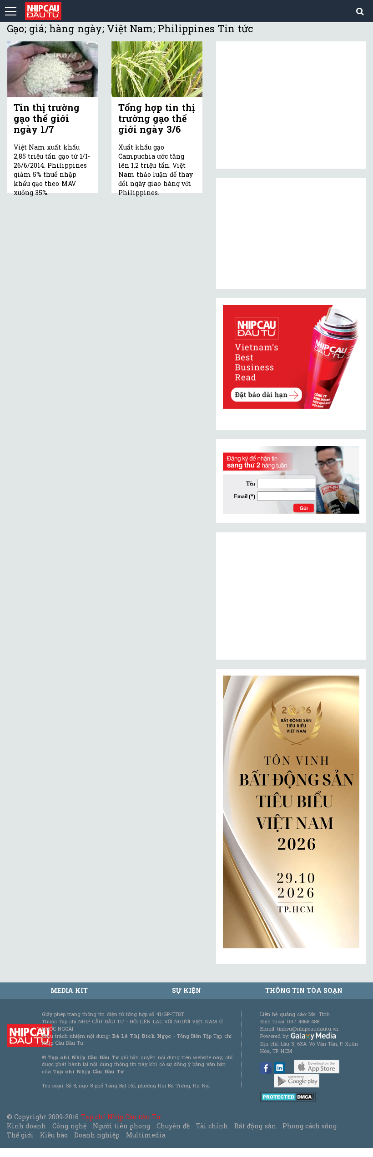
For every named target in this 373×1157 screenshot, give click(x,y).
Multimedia (146, 1135)
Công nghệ (69, 1126)
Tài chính (212, 1126)
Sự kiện (186, 990)
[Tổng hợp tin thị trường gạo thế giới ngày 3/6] (156, 69)
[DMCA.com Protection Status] (288, 1096)
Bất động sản (255, 1126)
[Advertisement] (291, 596)
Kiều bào (53, 1135)
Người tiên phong (121, 1126)
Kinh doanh (26, 1126)
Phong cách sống (309, 1126)
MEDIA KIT (69, 990)
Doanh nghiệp (97, 1135)
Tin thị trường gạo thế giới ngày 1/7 (47, 118)
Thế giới (20, 1135)
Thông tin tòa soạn (304, 990)
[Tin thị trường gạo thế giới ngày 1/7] (52, 69)
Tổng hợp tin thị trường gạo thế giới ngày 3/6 (156, 118)
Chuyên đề (172, 1126)
